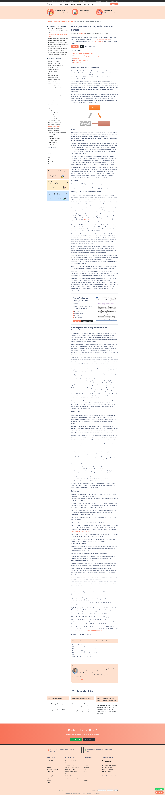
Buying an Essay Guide (52, 769)
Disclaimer (89, 793)
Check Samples (84, 10)
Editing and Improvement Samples (56, 99)
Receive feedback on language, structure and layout (87, 56)
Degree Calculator (52, 163)
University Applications (53, 142)
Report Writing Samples (53, 128)
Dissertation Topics (52, 97)
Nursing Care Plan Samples (54, 120)
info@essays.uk (62, 1)
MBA (84, 778)
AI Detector (50, 149)
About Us (49, 767)
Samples (79, 4)
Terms (83, 793)
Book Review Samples (53, 75)
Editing (67, 4)
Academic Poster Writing (71, 776)
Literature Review (52, 116)
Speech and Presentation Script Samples (57, 132)
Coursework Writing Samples (54, 83)
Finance (85, 771)
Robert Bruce (81, 33)
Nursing (85, 760)
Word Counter (51, 155)
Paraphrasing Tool (52, 151)
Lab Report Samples (52, 114)
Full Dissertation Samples (53, 108)
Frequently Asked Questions (80, 60)
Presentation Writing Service (72, 773)
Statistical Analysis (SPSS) (71, 778)
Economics (86, 776)
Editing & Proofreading (71, 771)
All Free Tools (51, 165)
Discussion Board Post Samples (55, 85)
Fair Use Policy (50, 760)
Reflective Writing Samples (68, 21)
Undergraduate (77, 62)
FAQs (103, 1)
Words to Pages (51, 161)
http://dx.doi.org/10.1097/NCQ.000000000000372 (89, 630)
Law (84, 763)
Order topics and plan (54, 187)
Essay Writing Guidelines (53, 104)
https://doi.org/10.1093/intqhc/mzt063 (81, 531)
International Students (53, 112)
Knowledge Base (55, 21)
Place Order (114, 4)
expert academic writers (103, 39)
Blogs (49, 73)
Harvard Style (51, 110)
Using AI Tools (51, 144)
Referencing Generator (53, 157)
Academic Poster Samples (53, 61)
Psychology (86, 767)
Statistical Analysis (52, 134)
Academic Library (60, 10)
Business (85, 765)
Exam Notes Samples (52, 106)
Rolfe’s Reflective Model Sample (55, 28)
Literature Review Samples (54, 118)
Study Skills (50, 136)
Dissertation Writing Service (72, 765)
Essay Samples (51, 100)
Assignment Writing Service (72, 760)
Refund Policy (50, 763)
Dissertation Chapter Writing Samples (56, 87)
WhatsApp (71, 1)
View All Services (87, 321)
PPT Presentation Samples (54, 124)
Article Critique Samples (53, 69)
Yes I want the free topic (55, 198)
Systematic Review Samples (54, 138)
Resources (87, 4)
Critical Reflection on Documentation (83, 53)
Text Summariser (52, 153)
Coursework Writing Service (72, 767)
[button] (159, 792)
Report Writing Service (70, 769)
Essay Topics (51, 102)
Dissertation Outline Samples (54, 91)
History (85, 769)
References (76, 58)
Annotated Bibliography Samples (55, 65)
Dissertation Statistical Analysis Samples (57, 95)
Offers (106, 1)
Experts (73, 4)
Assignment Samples (52, 71)
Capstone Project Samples (54, 79)
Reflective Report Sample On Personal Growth (58, 38)
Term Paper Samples (52, 140)
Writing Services (53, 176)
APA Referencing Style (53, 67)
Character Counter (52, 159)
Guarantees (98, 1)
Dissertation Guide (52, 89)
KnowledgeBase (51, 776)
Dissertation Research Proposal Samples (57, 93)
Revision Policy (50, 765)
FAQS (48, 778)
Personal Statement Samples (54, 122)
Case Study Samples (52, 81)
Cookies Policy (97, 793)
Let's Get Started (76, 739)
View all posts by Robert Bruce (80, 680)
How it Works (111, 1)
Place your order (99, 41)
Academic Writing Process (54, 63)
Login (117, 1)
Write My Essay (69, 763)
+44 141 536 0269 (52, 1)
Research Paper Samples (53, 130)
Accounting (86, 773)
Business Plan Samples (53, 77)
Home (48, 21)
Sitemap (49, 780)
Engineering (86, 780)
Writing (60, 4)
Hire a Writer (108, 10)
